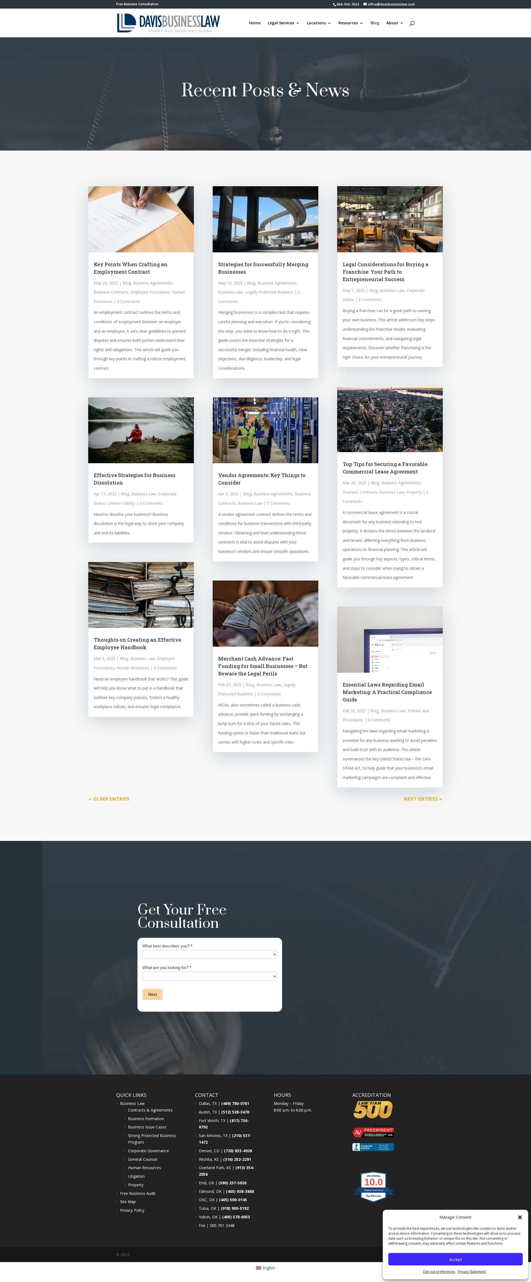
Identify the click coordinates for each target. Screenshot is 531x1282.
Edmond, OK (210, 1191)
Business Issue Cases (147, 1127)
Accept (455, 1259)
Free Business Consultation (137, 4)
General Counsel (142, 1159)
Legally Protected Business (269, 292)
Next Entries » (423, 799)
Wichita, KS (209, 1159)
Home (255, 23)
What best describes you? (167, 946)
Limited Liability (121, 503)
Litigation (136, 1176)
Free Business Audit (137, 1193)
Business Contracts (111, 292)
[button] (520, 1217)
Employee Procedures (150, 292)
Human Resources (132, 667)
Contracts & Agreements (150, 1110)
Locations (316, 23)
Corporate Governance (148, 1150)
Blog (375, 23)
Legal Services (281, 23)
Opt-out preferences (439, 1271)
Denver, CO (209, 1150)
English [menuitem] (268, 1267)
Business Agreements (152, 283)
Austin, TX (208, 1112)
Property (414, 492)
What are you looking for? (166, 967)
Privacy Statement (472, 1271)
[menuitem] (265, 1267)
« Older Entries (108, 799)
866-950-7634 (348, 4)
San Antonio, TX (213, 1135)
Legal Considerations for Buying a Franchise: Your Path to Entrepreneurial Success (385, 272)
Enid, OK (206, 1182)
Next (152, 994)
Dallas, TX (208, 1103)
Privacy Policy (132, 1210)
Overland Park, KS (215, 1167)
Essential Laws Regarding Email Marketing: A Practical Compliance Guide (387, 692)
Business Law (143, 493)
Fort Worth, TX (212, 1120)
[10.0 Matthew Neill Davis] (373, 1202)
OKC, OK (207, 1199)
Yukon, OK (208, 1216)
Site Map (128, 1201)
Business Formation (146, 1118)
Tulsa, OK (207, 1208)
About (392, 23)
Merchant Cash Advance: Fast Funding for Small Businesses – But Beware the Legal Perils (263, 666)
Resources (348, 23)
